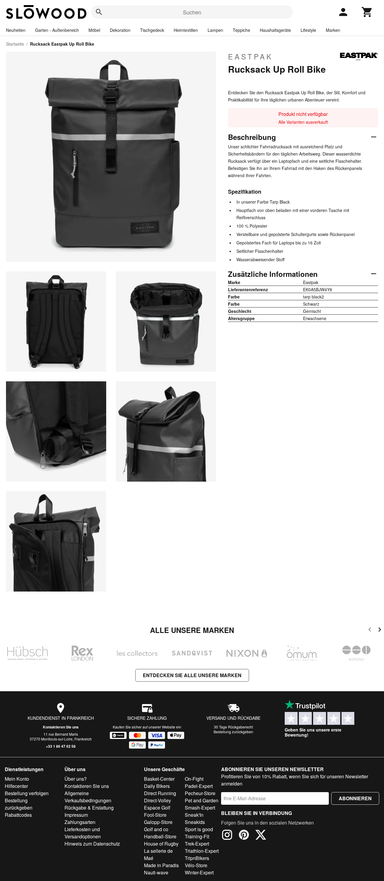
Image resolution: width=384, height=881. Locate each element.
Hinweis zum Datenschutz (92, 843)
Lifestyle (308, 30)
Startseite (15, 44)
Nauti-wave (156, 872)
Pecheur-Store (200, 793)
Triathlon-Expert (202, 850)
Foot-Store (155, 814)
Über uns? (75, 778)
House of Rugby (161, 843)
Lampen (215, 30)
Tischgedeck (152, 30)
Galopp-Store (158, 822)
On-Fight (194, 778)
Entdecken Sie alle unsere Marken (192, 675)
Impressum (76, 814)
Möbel (94, 30)
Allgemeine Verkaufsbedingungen (87, 797)
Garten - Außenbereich (57, 30)
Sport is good (199, 829)
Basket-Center (159, 778)
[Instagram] (227, 836)
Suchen (192, 12)
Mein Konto (17, 778)
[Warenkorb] (367, 12)
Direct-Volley (157, 800)
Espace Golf (157, 807)
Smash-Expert (200, 807)
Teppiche (241, 30)
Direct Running (160, 793)
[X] (261, 836)
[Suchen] (99, 12)
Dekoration (120, 30)
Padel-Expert (199, 786)
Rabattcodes (18, 814)
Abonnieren (355, 798)
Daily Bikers (157, 786)
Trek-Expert (197, 843)
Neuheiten (16, 30)
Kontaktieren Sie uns (61, 727)
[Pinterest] (244, 836)
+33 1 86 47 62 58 (61, 746)
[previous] (369, 630)
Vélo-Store (196, 865)
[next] (379, 630)
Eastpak (250, 56)
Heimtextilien (186, 30)
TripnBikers (197, 858)
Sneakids (195, 822)
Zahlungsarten (79, 822)
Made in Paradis (161, 865)
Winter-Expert (199, 872)
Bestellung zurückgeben (233, 731)
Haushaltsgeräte (275, 30)
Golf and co (156, 829)
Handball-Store (160, 836)
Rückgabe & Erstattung (89, 807)
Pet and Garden (201, 800)
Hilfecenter (16, 786)
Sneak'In (194, 814)
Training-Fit (197, 836)
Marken (333, 30)
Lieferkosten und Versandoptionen (82, 833)
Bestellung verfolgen (27, 793)
